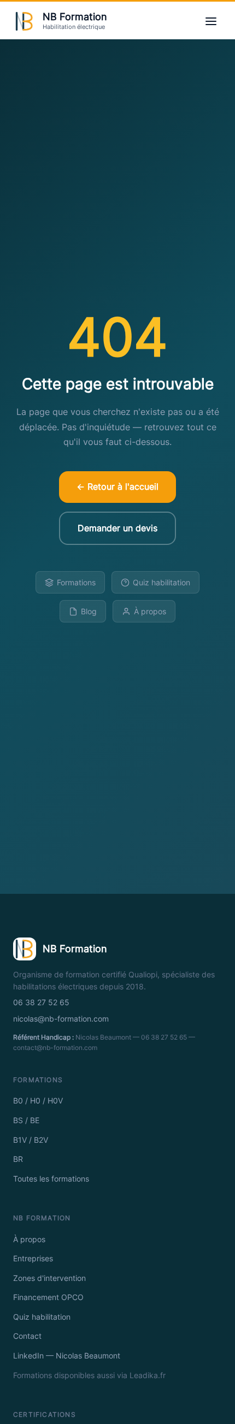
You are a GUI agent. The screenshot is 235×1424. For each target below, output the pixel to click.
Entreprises (33, 1258)
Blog (89, 611)
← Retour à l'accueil (117, 486)
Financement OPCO (48, 1297)
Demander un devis (117, 528)
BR (18, 1159)
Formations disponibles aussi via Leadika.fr (89, 1375)
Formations (76, 582)
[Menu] (211, 21)
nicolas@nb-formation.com (61, 1018)
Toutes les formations (51, 1178)
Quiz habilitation (161, 582)
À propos (150, 611)
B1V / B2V (30, 1140)
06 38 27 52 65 (41, 1002)
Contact (27, 1336)
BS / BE (26, 1120)
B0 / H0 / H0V (38, 1100)
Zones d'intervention (49, 1278)
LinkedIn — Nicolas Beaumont (66, 1355)
